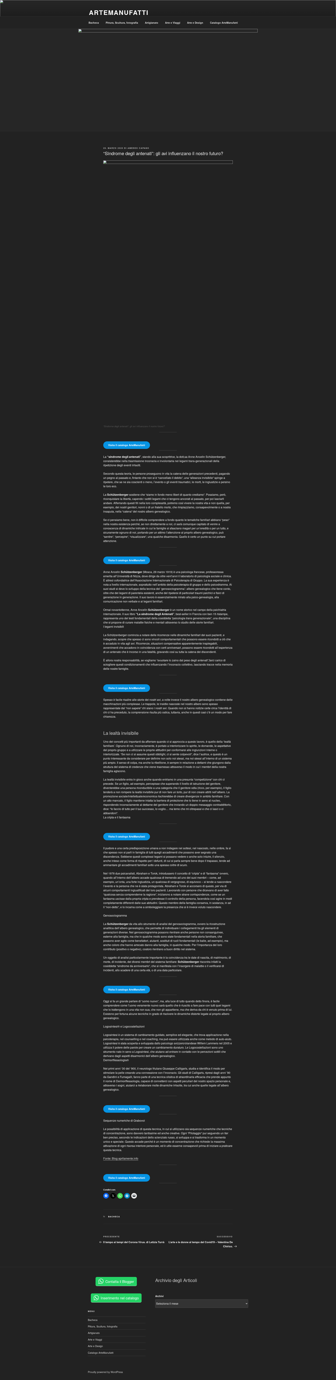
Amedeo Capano (138, 148)
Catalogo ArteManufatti (224, 22)
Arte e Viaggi (172, 22)
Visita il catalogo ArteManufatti (126, 445)
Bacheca (94, 22)
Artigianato (151, 22)
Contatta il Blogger (119, 1281)
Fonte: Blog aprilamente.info (120, 1158)
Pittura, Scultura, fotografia (122, 22)
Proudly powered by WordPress (105, 1372)
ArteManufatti (118, 12)
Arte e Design (195, 22)
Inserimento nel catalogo (120, 1297)
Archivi (159, 1296)
